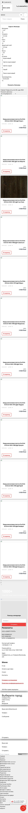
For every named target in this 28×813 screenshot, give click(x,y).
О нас (3, 666)
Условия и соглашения (9, 680)
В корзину (6, 131)
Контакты (5, 675)
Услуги (4, 672)
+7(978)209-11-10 (7, 645)
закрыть (2, 808)
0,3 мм (5, 47)
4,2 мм (5, 36)
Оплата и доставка (7, 669)
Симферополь (6, 698)
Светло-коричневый (9, 62)
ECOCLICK (6, 79)
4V (4, 53)
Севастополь (6, 700)
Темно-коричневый (9, 73)
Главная (3, 90)
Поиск (22, 19)
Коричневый (7, 58)
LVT (4, 30)
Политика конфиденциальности (13, 683)
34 (4, 41)
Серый (5, 69)
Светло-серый (7, 66)
